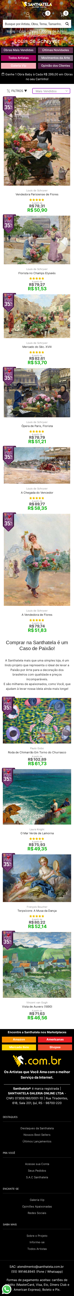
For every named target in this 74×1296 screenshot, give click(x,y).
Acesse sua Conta (37, 1164)
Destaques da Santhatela (37, 1128)
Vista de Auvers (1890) (37, 1006)
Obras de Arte (53, 31)
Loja (22, 31)
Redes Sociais (37, 1213)
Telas (34, 31)
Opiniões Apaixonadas (37, 1206)
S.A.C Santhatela (37, 1177)
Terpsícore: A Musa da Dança (37, 910)
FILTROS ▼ (19, 91)
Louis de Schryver (37, 190)
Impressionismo (35, 36)
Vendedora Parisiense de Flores (37, 194)
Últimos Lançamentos (37, 1141)
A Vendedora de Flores (37, 614)
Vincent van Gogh (37, 1002)
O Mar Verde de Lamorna (37, 833)
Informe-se (37, 1242)
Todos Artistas (18, 58)
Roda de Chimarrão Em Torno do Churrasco (37, 752)
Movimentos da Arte (55, 58)
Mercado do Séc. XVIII (37, 347)
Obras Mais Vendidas (18, 50)
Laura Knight (37, 829)
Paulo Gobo (37, 748)
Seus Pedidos (37, 1170)
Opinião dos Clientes (55, 65)
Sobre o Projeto (37, 1236)
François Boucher (37, 906)
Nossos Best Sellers (37, 1135)
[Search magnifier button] (67, 24)
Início (11, 31)
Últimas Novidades (55, 50)
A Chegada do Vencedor (37, 492)
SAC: (37, 1266)
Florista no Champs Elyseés (37, 273)
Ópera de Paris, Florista (37, 426)
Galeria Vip (18, 65)
